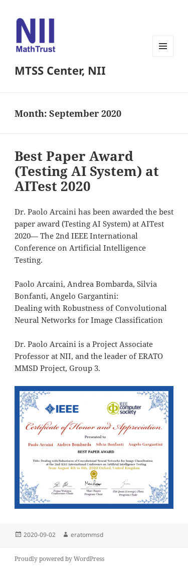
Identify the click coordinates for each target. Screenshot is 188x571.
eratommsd (87, 534)
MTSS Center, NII (60, 70)
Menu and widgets (163, 56)
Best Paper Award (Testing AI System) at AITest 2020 (87, 171)
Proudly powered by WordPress (59, 558)
